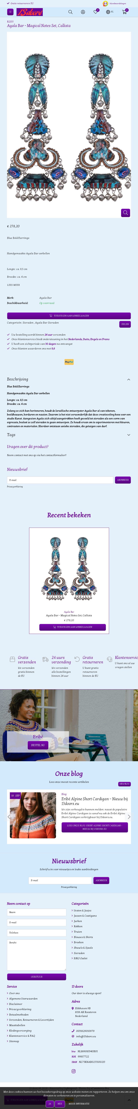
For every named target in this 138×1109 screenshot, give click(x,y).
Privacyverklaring (15, 486)
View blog (124, 784)
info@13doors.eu (86, 1036)
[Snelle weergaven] (102, 534)
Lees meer (13, 285)
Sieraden (28, 322)
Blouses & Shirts (83, 937)
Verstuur (36, 976)
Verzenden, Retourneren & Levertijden (31, 1019)
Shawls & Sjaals (83, 947)
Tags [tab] (11, 434)
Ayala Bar (45, 297)
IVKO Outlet (80, 958)
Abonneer (123, 480)
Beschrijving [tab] (17, 379)
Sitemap (14, 1041)
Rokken (77, 926)
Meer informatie (79, 1103)
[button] (110, 11)
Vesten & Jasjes (82, 910)
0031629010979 (85, 1031)
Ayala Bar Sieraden (47, 322)
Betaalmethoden (19, 1014)
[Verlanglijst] (35, 627)
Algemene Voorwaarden (23, 998)
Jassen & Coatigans (85, 915)
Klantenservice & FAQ (22, 1035)
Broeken (78, 942)
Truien (77, 931)
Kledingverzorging (20, 1030)
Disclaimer (15, 1004)
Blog (63, 794)
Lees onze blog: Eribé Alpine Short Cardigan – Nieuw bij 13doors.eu (94, 827)
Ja (50, 1103)
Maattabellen (17, 1025)
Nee (60, 1103)
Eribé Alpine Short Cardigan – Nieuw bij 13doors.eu (94, 801)
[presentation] (8, 816)
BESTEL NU (38, 745)
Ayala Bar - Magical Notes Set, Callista (69, 615)
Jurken (77, 921)
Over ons (14, 993)
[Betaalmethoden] (69, 362)
